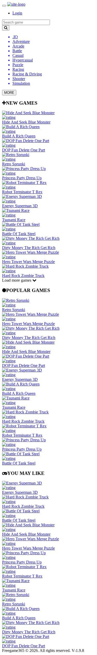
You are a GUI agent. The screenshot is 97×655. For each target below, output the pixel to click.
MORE (9, 93)
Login (17, 13)
